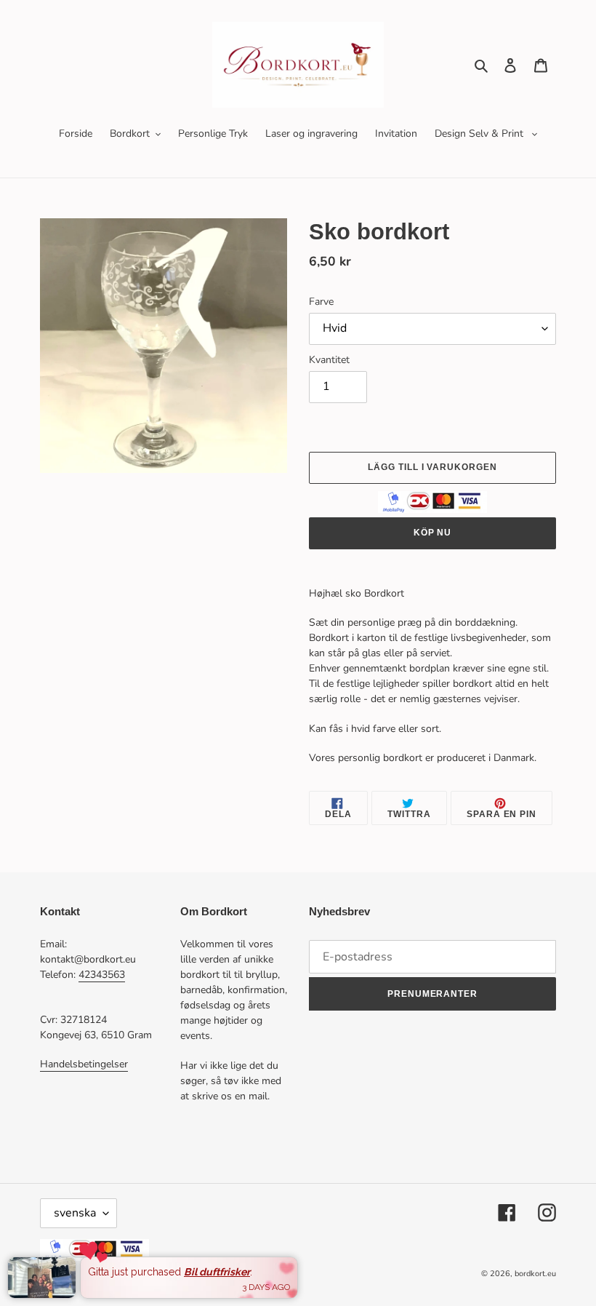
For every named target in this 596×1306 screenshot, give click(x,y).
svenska (75, 1213)
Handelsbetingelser (84, 1064)
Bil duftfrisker (217, 1272)
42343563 (101, 975)
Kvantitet (329, 360)
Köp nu (433, 532)
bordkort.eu (535, 1273)
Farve (321, 301)
